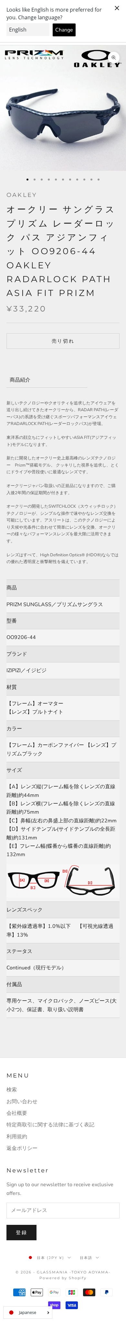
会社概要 (16, 1113)
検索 (11, 1089)
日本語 (86, 1257)
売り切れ (63, 341)
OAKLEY (21, 195)
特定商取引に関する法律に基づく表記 (50, 1124)
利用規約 (16, 1136)
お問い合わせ (21, 1101)
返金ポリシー (21, 1148)
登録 (21, 1232)
